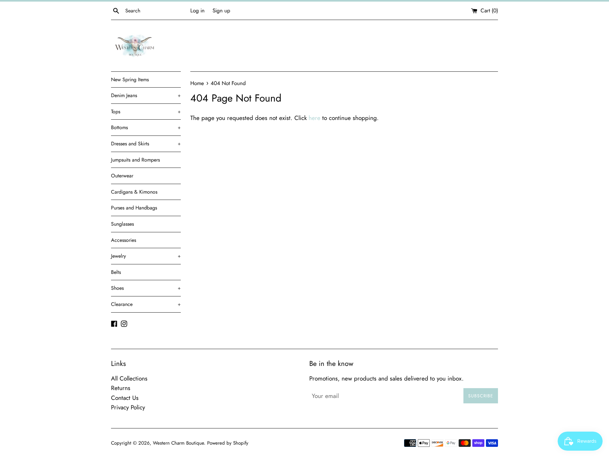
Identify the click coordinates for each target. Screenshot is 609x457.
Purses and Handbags (134, 207)
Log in (197, 10)
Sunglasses (122, 224)
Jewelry (146, 256)
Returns (120, 388)
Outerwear (122, 175)
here (314, 118)
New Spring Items (130, 79)
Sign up (221, 10)
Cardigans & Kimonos (134, 191)
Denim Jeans (146, 95)
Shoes (146, 288)
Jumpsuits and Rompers (135, 159)
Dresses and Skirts (146, 143)
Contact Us (125, 398)
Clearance (146, 304)
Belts (116, 272)
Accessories (123, 240)
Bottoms (146, 127)
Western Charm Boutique (178, 443)
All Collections (129, 378)
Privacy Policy (128, 407)
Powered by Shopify (227, 443)
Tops (146, 111)
